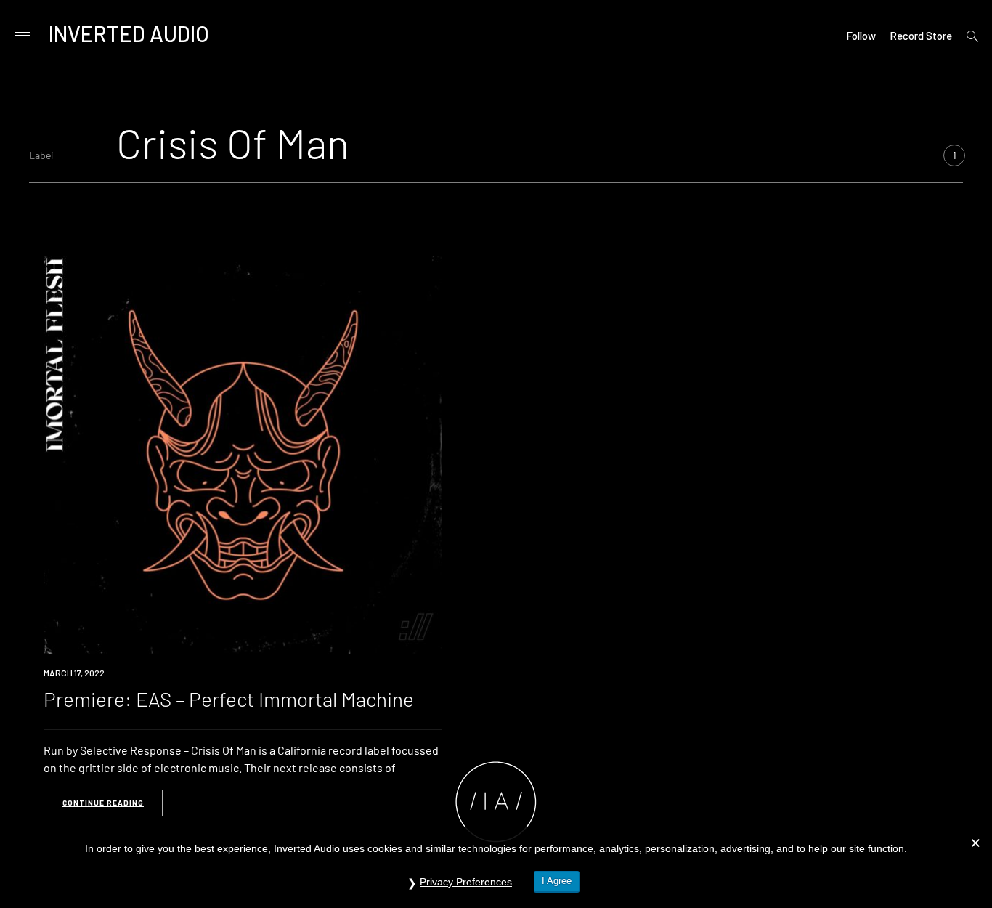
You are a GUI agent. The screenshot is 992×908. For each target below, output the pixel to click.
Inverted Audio (129, 33)
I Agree (557, 880)
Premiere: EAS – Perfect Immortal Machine (229, 698)
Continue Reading (103, 802)
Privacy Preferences (466, 882)
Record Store (921, 35)
